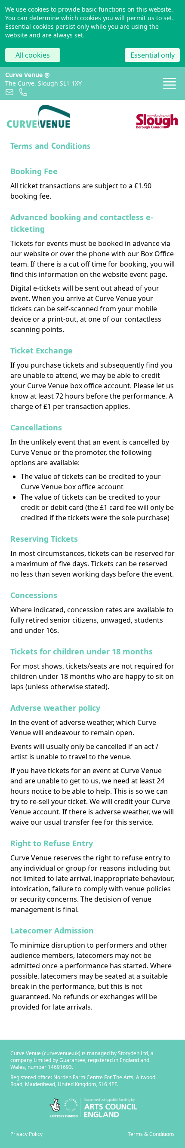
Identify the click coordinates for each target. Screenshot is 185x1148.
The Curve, (43, 83)
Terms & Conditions (151, 1134)
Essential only (152, 55)
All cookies (32, 55)
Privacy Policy (26, 1134)
